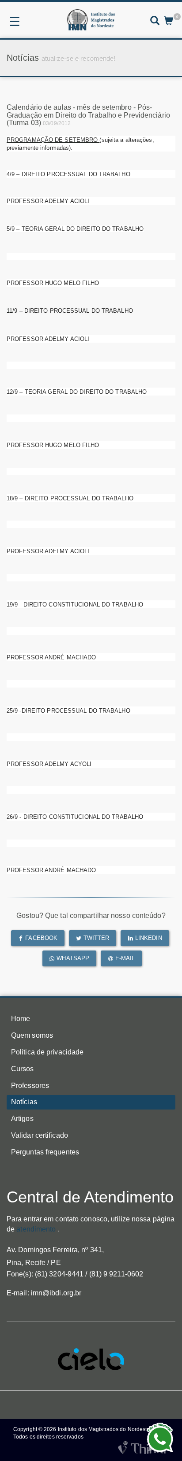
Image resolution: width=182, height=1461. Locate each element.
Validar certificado (39, 1135)
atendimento (36, 1229)
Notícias (24, 1102)
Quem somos (32, 1035)
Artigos (22, 1118)
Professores (30, 1085)
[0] (168, 21)
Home (20, 1018)
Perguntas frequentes (45, 1152)
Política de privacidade (47, 1052)
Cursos (22, 1069)
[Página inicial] (90, 19)
